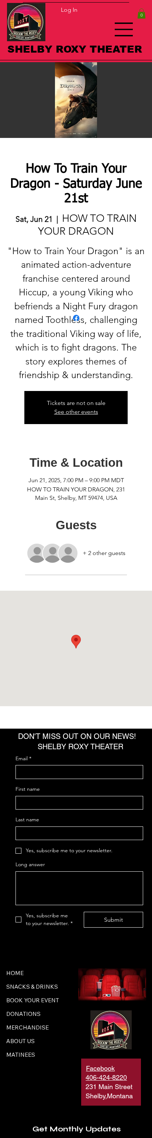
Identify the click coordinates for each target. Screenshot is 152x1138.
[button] (141, 13)
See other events (76, 411)
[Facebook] (76, 318)
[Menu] (124, 29)
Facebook (100, 1068)
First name (27, 789)
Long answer (30, 864)
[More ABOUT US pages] (39, 1041)
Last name (27, 819)
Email (23, 758)
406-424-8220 (106, 1077)
